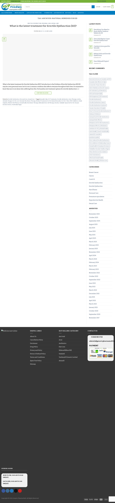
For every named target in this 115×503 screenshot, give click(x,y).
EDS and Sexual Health (96, 93)
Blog (74, 12)
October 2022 (93, 276)
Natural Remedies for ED (58, 101)
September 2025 (94, 221)
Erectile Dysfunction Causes (97, 102)
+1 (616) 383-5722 (97, 337)
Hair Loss (62, 347)
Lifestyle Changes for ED (9, 101)
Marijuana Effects (94, 125)
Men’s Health (19, 12)
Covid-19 (92, 179)
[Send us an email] (112, 1)
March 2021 (93, 304)
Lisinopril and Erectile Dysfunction (99, 117)
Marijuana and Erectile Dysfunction (99, 122)
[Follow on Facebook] (107, 1)
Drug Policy (34, 347)
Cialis (46, 99)
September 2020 (94, 314)
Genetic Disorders (95, 108)
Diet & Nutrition (94, 87)
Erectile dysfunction (62, 99)
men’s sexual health (103, 131)
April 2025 (92, 238)
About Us (81, 12)
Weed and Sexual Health (96, 157)
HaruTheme (93, 190)
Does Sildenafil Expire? (101, 61)
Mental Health (104, 128)
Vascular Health (100, 149)
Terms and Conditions (37, 357)
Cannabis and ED (106, 79)
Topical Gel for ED (69, 102)
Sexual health (23, 102)
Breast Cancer (93, 172)
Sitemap (33, 364)
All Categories (6, 12)
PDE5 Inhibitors (74, 101)
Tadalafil (61, 102)
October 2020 (93, 311)
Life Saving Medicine (34, 12)
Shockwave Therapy (32, 102)
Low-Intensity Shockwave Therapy (26, 101)
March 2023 (93, 266)
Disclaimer (33, 343)
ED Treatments (52, 99)
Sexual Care (55, 23)
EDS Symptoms (94, 96)
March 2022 (93, 290)
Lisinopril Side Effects (95, 120)
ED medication (94, 90)
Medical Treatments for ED (43, 101)
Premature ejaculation (96, 196)
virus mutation (103, 152)
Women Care (103, 160)
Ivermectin (48, 12)
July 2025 (92, 228)
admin (50, 31)
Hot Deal (68, 12)
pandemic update (94, 137)
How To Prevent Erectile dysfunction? (100, 111)
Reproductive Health (96, 200)
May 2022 (92, 286)
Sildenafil (41, 102)
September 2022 (94, 280)
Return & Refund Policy (38, 354)
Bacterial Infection (95, 79)
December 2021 (94, 293)
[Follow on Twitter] (111, 1)
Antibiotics (62, 343)
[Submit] (93, 6)
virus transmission (95, 154)
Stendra (57, 102)
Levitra (79, 99)
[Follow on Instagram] (109, 1)
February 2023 (94, 269)
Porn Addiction (94, 143)
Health (103, 108)
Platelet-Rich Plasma (13, 102)
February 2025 (94, 245)
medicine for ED (94, 128)
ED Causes (106, 87)
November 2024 (94, 252)
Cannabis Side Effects (95, 82)
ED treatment (103, 96)
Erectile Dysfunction (34, 23)
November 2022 (94, 273)
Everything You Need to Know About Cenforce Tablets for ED (101, 31)
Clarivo (91, 176)
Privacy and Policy (36, 350)
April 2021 (92, 300)
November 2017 (94, 318)
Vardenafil (15, 104)
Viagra (20, 104)
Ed (100, 87)
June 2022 (92, 283)
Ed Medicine (102, 90)
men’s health (93, 131)
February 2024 (94, 262)
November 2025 (94, 214)
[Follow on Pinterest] (20, 491)
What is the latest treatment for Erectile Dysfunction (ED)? (43, 26)
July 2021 (92, 297)
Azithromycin (59, 12)
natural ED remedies (95, 134)
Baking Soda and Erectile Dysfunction (102, 54)
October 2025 (93, 217)
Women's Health (94, 160)
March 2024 (93, 259)
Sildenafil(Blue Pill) (65, 350)
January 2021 (93, 307)
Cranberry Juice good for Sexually (102, 47)
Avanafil (42, 99)
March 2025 (93, 242)
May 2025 (92, 235)
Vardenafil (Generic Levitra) (68, 357)
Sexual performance (104, 146)
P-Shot (67, 101)
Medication (104, 125)
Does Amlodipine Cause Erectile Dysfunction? (102, 39)
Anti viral (62, 336)
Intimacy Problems (95, 114)
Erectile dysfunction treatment (98, 105)
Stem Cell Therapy (49, 102)
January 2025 (93, 248)
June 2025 (92, 231)
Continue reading (43, 93)
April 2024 (92, 255)
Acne (60, 340)
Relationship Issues (104, 143)
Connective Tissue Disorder (97, 85)
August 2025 (93, 224)
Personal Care (46, 23)
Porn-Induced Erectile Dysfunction (99, 140)
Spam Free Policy (35, 361)
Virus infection (93, 152)
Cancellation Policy (36, 340)
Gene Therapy (72, 99)
